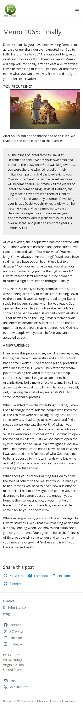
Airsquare (70, 700)
